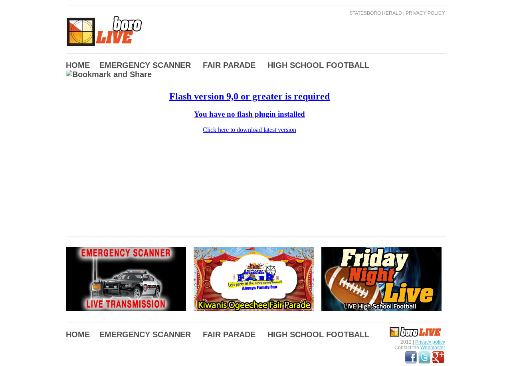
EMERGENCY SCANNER (145, 65)
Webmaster (432, 347)
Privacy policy (430, 342)
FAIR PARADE (229, 65)
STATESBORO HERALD (375, 13)
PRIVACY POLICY (425, 13)
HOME (78, 65)
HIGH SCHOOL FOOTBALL (318, 65)
